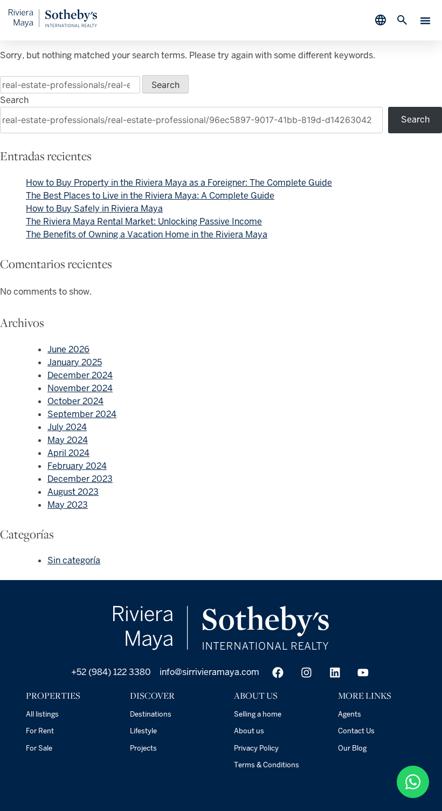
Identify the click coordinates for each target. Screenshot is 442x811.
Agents (349, 714)
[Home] (53, 24)
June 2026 (68, 349)
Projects (143, 748)
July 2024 (67, 427)
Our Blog (352, 748)
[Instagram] (306, 673)
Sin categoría (73, 560)
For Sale (39, 748)
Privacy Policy (256, 748)
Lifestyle (143, 730)
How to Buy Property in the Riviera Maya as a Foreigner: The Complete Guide (179, 182)
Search (14, 100)
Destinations (150, 714)
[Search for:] (71, 85)
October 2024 (75, 401)
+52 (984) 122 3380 (110, 672)
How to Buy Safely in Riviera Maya (94, 208)
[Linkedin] (335, 673)
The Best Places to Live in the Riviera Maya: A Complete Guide (150, 195)
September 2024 (81, 414)
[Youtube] (363, 673)
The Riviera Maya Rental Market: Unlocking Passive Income (144, 221)
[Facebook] (278, 673)
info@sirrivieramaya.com (209, 672)
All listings (42, 714)
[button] (425, 20)
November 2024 (80, 388)
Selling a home (257, 714)
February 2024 (77, 466)
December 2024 (80, 375)
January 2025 (74, 362)
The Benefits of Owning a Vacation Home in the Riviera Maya (146, 234)
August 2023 (73, 491)
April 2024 (68, 453)
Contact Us (356, 730)
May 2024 (67, 440)
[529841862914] (413, 782)
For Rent (40, 730)
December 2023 (80, 479)
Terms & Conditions (266, 764)
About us (249, 730)
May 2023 (67, 504)
